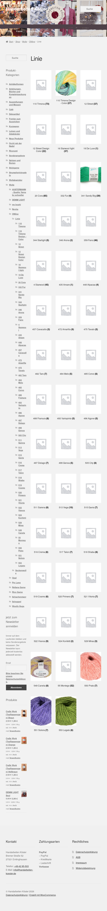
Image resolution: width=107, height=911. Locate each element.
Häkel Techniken (56, 20)
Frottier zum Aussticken (14, 120)
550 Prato (20, 549)
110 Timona (21, 225)
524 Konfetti (22, 516)
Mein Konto (33, 31)
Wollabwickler (15, 180)
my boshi (16, 204)
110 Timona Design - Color (22, 235)
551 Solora (21, 557)
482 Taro (22, 375)
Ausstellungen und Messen (16, 103)
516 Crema (21, 464)
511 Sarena (21, 441)
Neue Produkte (16, 138)
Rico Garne (17, 592)
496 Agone (21, 414)
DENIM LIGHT (18, 199)
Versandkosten (14, 731)
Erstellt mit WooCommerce (42, 895)
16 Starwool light (22, 267)
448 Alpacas (22, 344)
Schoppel (16, 601)
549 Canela (21, 531)
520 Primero (22, 494)
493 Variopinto (22, 405)
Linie (17, 218)
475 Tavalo (21, 369)
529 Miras (21, 524)
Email (8, 662)
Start (11, 41)
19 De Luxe (21, 276)
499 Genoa (21, 429)
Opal (14, 577)
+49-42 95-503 (21, 866)
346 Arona (21, 311)
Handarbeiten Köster (26, 8)
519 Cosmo (21, 486)
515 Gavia (21, 456)
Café (11, 109)
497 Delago (21, 421)
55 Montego (22, 540)
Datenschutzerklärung (87, 852)
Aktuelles (38, 20)
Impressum (81, 862)
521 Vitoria (21, 501)
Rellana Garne (18, 587)
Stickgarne (14, 167)
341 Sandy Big (21, 294)
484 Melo (20, 381)
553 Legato (21, 564)
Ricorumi (13, 150)
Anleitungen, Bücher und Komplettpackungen (17, 92)
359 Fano (20, 318)
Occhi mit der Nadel (15, 144)
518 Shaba (21, 479)
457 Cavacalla (22, 352)
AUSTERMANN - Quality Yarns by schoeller (19, 192)
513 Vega (20, 449)
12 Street (21, 245)
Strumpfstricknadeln (18, 174)
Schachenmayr (19, 596)
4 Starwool (22, 327)
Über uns (24, 20)
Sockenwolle (20, 572)
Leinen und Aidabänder (14, 132)
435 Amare (21, 336)
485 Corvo (21, 389)
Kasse (19, 31)
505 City (22, 435)
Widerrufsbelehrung (85, 868)
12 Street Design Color (21, 255)
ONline (32, 41)
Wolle (24, 41)
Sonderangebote (17, 155)
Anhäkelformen (16, 84)
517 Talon (21, 471)
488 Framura (22, 396)
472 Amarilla (22, 361)
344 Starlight (22, 303)
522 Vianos (21, 509)
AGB (78, 857)
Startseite (10, 20)
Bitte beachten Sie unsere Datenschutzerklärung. (16, 677)
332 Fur (21, 287)
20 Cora (22, 282)
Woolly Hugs (18, 606)
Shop (8, 31)
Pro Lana (16, 582)
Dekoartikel (14, 114)
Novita (15, 209)
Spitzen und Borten (14, 162)
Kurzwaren (14, 126)
